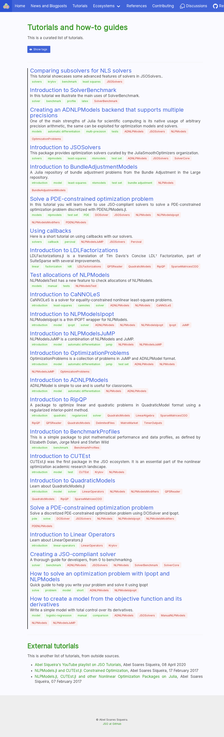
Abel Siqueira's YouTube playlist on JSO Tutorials (78, 664)
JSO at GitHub (112, 723)
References (137, 6)
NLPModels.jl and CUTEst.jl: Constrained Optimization (81, 670)
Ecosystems (104, 6)
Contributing (163, 6)
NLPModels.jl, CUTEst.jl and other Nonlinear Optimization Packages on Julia (106, 676)
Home (20, 6)
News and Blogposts (49, 6)
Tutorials (80, 6)
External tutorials (53, 646)
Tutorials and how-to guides (77, 27)
